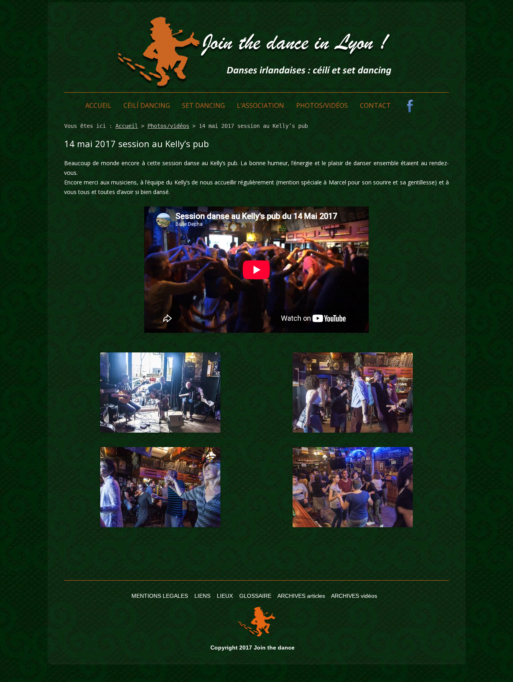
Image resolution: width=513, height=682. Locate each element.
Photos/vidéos (322, 105)
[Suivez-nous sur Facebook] (410, 106)
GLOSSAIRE (255, 596)
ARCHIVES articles (301, 596)
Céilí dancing (146, 105)
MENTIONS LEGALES (159, 596)
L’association (260, 105)
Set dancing (203, 105)
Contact (375, 105)
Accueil (98, 105)
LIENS (202, 596)
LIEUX (225, 596)
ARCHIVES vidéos (354, 596)
